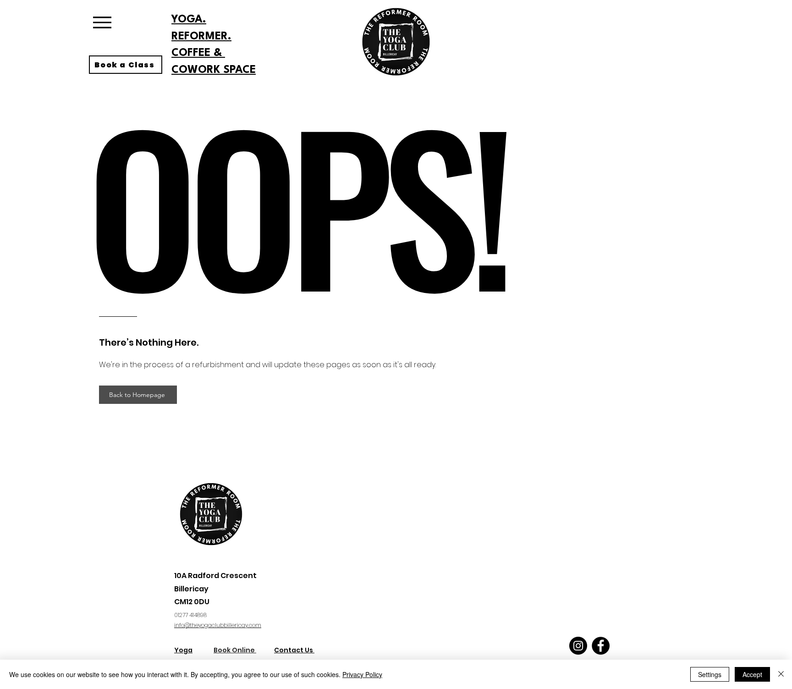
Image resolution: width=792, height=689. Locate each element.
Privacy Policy (362, 674)
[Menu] (102, 22)
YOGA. (188, 19)
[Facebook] (601, 646)
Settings (709, 674)
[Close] (781, 674)
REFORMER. (201, 36)
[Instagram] (578, 646)
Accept (752, 674)
